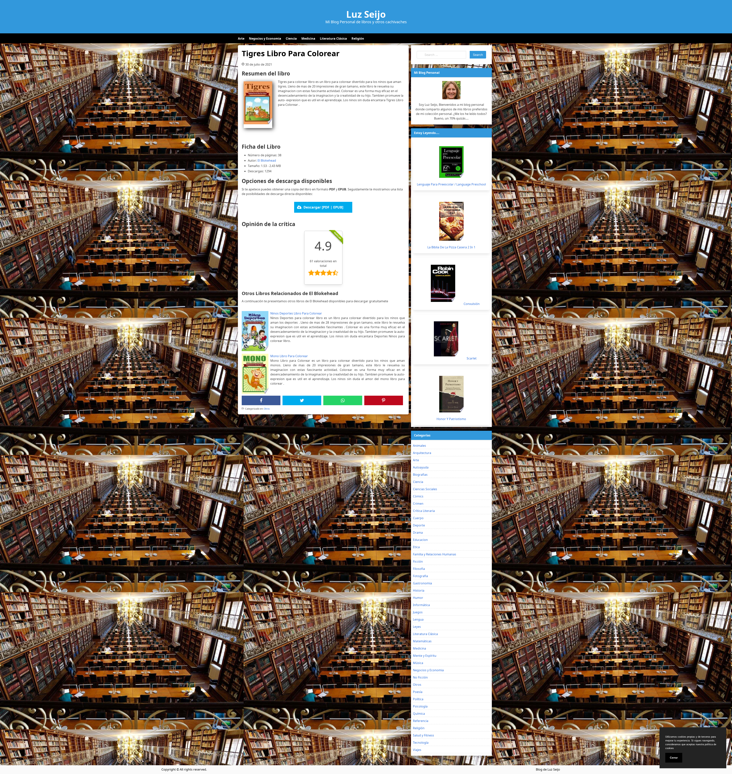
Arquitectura (422, 453)
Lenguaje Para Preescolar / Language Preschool (451, 184)
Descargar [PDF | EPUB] (323, 207)
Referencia (420, 721)
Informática (421, 605)
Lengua (418, 619)
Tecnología (421, 742)
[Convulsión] (443, 283)
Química (419, 713)
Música (418, 663)
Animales (419, 446)
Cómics (418, 496)
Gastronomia (422, 583)
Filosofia (419, 569)
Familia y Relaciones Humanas (434, 554)
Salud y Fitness (423, 735)
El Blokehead (267, 160)
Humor (418, 598)
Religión (358, 38)
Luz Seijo (366, 14)
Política (418, 699)
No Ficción (420, 677)
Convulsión (472, 304)
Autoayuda (421, 467)
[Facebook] (261, 400)
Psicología (420, 706)
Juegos (418, 612)
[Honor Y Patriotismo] (451, 394)
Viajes (417, 750)
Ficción (418, 561)
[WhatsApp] (343, 400)
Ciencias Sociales (425, 489)
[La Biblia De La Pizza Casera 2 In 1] (451, 221)
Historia (418, 590)
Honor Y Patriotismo (451, 419)
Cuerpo (418, 518)
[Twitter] (302, 400)
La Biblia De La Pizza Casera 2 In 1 (451, 247)
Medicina (308, 38)
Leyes (417, 627)
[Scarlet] (446, 338)
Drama (418, 532)
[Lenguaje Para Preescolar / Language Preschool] (451, 162)
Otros (267, 408)
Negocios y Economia (265, 38)
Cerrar (674, 757)
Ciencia (291, 38)
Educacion (420, 540)
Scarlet (472, 358)
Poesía (417, 692)
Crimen (418, 503)
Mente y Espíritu (424, 656)
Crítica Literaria (424, 511)
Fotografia (420, 576)
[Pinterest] (383, 400)
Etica (416, 547)
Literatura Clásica (333, 38)
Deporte (419, 525)
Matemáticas (422, 641)
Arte (241, 38)
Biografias (420, 474)
